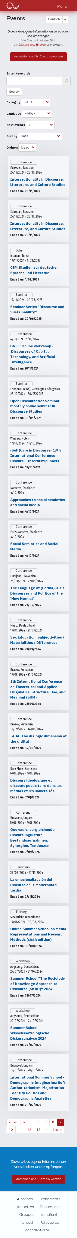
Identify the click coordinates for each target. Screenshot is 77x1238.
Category (13, 102)
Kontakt (27, 1222)
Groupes (26, 1214)
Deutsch (54, 19)
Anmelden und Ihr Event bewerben (38, 56)
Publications (50, 1207)
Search (14, 92)
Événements (49, 1199)
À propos (25, 1199)
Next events (15, 125)
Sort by (11, 136)
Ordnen (12, 147)
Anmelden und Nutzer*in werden (38, 1179)
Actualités (25, 1207)
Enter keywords (18, 73)
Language (13, 113)
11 (21, 1130)
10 (12, 1130)
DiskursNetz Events (32, 45)
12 (30, 1130)
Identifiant (49, 1214)
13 (40, 1130)
